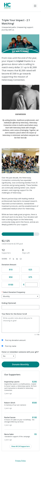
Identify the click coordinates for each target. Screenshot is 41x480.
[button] (35, 6)
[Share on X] (14, 259)
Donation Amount (9, 264)
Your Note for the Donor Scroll (14, 314)
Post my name (10, 346)
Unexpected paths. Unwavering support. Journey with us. (17, 28)
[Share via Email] (21, 259)
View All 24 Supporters (20, 446)
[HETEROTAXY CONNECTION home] (7, 6)
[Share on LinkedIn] (17, 259)
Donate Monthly (20, 364)
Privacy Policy (20, 461)
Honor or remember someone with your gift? (20, 352)
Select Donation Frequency (14, 292)
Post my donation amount (15, 340)
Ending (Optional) (9, 303)
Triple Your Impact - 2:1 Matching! (16, 21)
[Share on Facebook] (10, 259)
